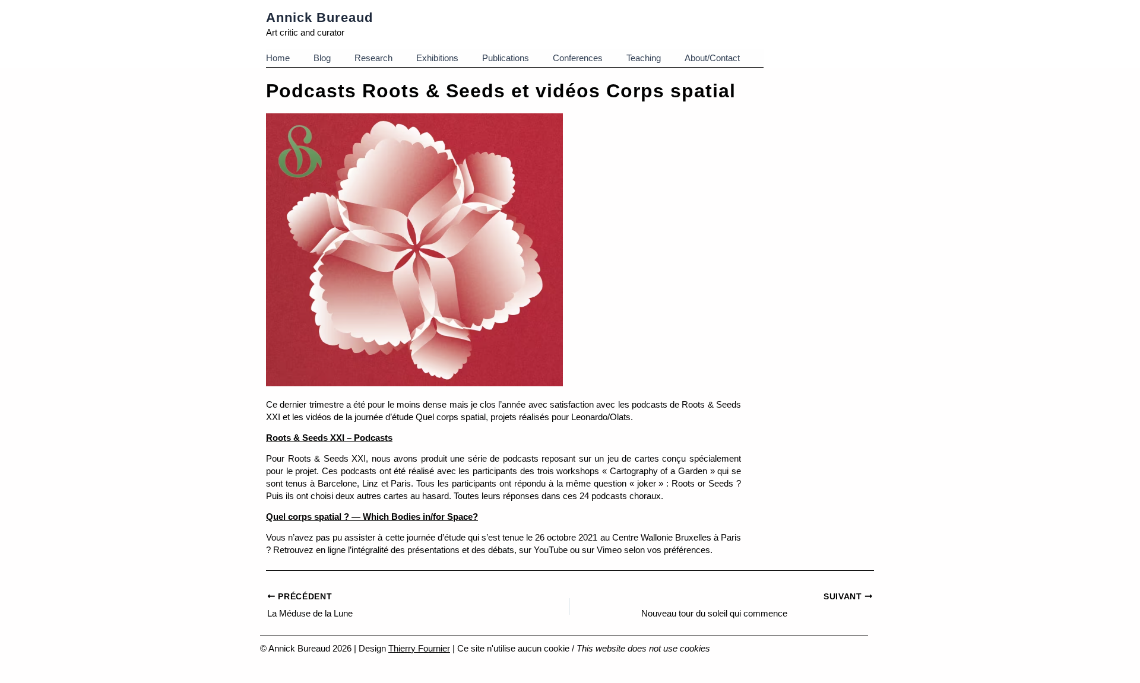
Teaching (643, 58)
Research (373, 58)
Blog (322, 58)
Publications (505, 58)
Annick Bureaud (319, 17)
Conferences (578, 58)
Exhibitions (437, 58)
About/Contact (712, 58)
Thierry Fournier (419, 648)
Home (278, 58)
